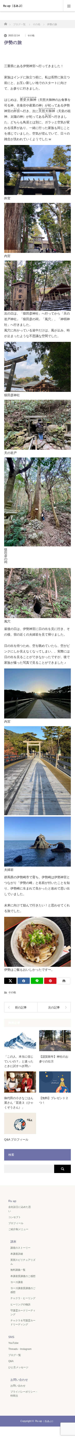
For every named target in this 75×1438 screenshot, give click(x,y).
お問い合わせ (17, 1385)
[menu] (69, 6)
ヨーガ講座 (16, 1282)
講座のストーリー (20, 1247)
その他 (31, 35)
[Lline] (37, 981)
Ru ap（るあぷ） (13, 5)
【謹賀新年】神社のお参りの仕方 (53, 1059)
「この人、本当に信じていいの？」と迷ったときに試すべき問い (18, 1061)
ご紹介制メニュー (18, 1229)
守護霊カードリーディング (22, 1312)
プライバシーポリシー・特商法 (24, 1393)
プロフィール (15, 1223)
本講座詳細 (16, 1253)
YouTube (13, 1343)
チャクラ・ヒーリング (22, 1298)
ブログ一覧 (14, 1355)
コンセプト (14, 1217)
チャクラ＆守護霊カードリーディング (22, 1322)
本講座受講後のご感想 (22, 1276)
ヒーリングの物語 (20, 1304)
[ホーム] (5, 22)
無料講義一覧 (17, 1269)
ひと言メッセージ (18, 1367)
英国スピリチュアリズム (22, 1261)
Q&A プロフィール (16, 1139)
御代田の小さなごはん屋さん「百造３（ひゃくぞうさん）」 (18, 1102)
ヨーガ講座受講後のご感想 (22, 1290)
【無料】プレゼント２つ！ (53, 1100)
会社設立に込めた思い (19, 1209)
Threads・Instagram (19, 1349)
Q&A (11, 1361)
